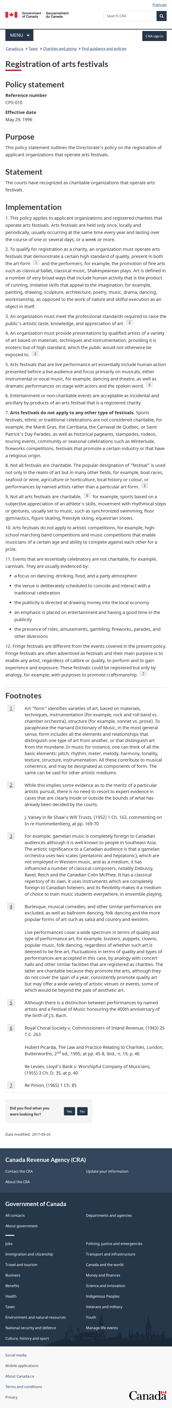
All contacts (15, 1215)
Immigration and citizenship (29, 1254)
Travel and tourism (21, 1264)
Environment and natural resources (35, 1317)
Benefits (12, 1285)
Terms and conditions (23, 1386)
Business (12, 1275)
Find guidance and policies (104, 48)
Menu (17, 35)
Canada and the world (104, 1264)
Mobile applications (22, 1365)
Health (11, 1296)
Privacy (11, 1397)
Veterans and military (104, 1306)
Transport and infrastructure (110, 1254)
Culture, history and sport (27, 1338)
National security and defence (30, 1327)
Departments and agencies (109, 1215)
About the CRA (17, 1181)
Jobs (9, 1243)
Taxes (33, 48)
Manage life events (102, 1327)
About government (21, 1225)
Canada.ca (14, 48)
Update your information (107, 1171)
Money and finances (103, 1275)
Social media (16, 1355)
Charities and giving (60, 48)
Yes (69, 1111)
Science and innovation (105, 1285)
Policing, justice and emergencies (114, 1243)
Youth (91, 1317)
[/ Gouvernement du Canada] (37, 14)
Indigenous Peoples (103, 1296)
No (82, 1111)
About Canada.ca (19, 1376)
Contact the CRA (19, 1171)
